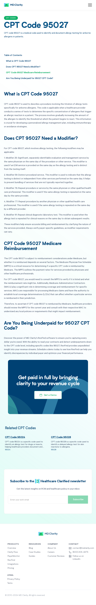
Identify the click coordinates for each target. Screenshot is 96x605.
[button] (90, 5)
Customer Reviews (56, 556)
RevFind (11, 560)
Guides (32, 556)
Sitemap (87, 595)
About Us (52, 548)
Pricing (11, 568)
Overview (12, 548)
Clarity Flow (13, 552)
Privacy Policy (13, 579)
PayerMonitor (14, 556)
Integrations (13, 564)
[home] (13, 5)
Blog (31, 548)
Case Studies (34, 552)
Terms (9, 583)
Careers (51, 552)
